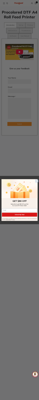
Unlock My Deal (19, 214)
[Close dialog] (37, 181)
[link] (19, 188)
